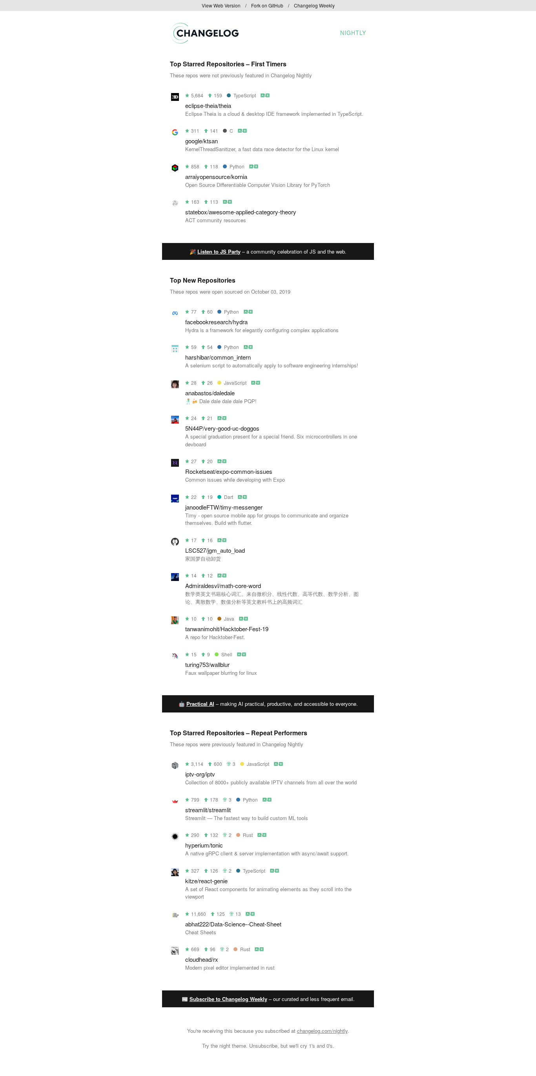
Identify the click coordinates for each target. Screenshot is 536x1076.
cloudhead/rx (201, 959)
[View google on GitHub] (175, 133)
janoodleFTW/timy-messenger (224, 507)
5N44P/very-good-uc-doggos (222, 428)
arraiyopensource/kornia (216, 176)
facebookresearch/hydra (216, 322)
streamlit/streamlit (208, 810)
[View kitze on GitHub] (175, 873)
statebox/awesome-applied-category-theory (240, 212)
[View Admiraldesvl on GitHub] (175, 578)
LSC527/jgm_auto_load (215, 550)
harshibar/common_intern (218, 357)
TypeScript (244, 95)
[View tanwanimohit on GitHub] (175, 621)
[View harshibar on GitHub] (175, 349)
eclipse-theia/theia (208, 105)
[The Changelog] (204, 41)
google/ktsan (201, 141)
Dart (228, 496)
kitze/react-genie (206, 881)
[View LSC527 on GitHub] (175, 543)
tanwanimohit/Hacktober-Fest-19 (226, 629)
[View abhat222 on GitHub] (175, 916)
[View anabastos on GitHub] (175, 385)
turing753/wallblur (207, 664)
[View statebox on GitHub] (175, 204)
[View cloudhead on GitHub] (175, 952)
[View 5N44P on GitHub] (175, 421)
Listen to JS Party (219, 251)
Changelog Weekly (314, 5)
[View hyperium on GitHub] (175, 837)
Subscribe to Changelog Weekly (228, 999)
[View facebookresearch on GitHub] (175, 314)
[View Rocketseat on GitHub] (175, 464)
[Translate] (265, 95)
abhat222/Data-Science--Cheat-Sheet (233, 924)
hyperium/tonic (204, 845)
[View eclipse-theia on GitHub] (175, 98)
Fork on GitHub (267, 5)
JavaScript (235, 382)
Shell (226, 654)
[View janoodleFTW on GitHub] (175, 499)
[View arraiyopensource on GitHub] (175, 169)
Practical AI (200, 703)
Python (237, 166)
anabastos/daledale (210, 393)
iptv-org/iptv (200, 774)
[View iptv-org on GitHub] (175, 766)
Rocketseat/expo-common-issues (228, 471)
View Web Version (221, 5)
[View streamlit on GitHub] (175, 802)
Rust (248, 834)
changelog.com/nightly (322, 1030)
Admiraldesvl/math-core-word (223, 585)
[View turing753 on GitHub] (175, 657)
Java (229, 618)
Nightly (353, 33)
